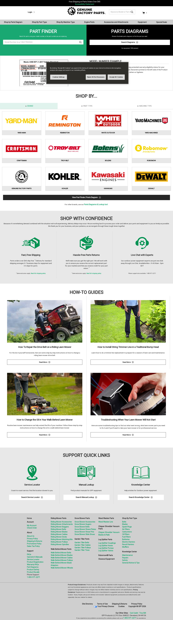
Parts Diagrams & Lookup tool (96, 204)
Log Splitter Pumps (106, 548)
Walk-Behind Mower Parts (61, 549)
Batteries (126, 539)
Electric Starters (128, 542)
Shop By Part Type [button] (39, 22)
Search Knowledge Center (139, 497)
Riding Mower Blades (59, 532)
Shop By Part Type (129, 518)
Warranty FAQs (33, 564)
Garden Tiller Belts (82, 542)
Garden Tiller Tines (82, 550)
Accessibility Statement (84, 4)
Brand (30, 106)
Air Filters (126, 529)
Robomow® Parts (105, 555)
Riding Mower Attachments (62, 524)
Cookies (121, 606)
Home (29, 518)
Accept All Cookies (116, 77)
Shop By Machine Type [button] (65, 22)
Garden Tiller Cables (83, 545)
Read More (60, 362)
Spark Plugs (127, 527)
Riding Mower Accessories (61, 522)
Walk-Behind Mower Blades (62, 555)
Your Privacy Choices (105, 606)
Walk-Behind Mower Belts (61, 553)
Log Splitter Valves (105, 551)
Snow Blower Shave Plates (85, 529)
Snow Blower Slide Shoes (85, 534)
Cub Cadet (134, 613)
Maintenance (127, 555)
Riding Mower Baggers (60, 527)
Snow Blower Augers (83, 524)
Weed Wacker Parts (106, 518)
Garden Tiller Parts (82, 539)
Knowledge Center (129, 552)
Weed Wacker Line (105, 522)
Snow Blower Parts (82, 518)
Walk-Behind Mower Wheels (62, 568)
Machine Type (145, 106)
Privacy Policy (32, 539)
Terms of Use (102, 604)
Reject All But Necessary (95, 77)
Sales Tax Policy (33, 546)
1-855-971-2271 (33, 577)
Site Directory (87, 604)
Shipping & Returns (34, 541)
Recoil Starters (128, 544)
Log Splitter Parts (105, 539)
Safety (125, 560)
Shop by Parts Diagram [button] (13, 22)
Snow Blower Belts (82, 527)
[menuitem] (14, 22)
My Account (31, 525)
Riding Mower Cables (59, 534)
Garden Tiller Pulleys (83, 548)
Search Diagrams (128, 42)
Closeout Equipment (106, 559)
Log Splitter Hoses (105, 546)
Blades (125, 524)
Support (30, 551)
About (29, 533)
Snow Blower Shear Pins (84, 532)
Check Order (32, 528)
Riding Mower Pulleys (59, 542)
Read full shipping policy (38, 273)
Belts (124, 522)
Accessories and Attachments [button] (116, 22)
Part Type (87, 106)
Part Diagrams (33, 567)
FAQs (29, 554)
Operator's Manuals (35, 557)
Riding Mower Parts (58, 518)
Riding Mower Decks (59, 537)
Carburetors (127, 532)
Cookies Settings (59, 77)
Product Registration (35, 562)
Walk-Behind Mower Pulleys (62, 560)
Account (30, 522)
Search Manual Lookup (85, 497)
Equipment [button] (142, 22)
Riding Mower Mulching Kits (62, 539)
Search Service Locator (30, 497)
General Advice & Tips (131, 563)
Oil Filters (125, 534)
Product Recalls (33, 572)
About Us (30, 536)
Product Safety (33, 570)
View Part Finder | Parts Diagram (85, 197)
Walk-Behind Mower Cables (62, 558)
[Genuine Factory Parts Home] (86, 11)
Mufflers (125, 547)
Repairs (125, 558)
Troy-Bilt (142, 613)
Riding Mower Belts (58, 529)
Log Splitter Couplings (107, 543)
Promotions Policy (34, 544)
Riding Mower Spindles (60, 544)
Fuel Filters (126, 537)
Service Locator (33, 559)
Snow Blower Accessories (85, 522)
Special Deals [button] (161, 22)
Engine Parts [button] (89, 22)
